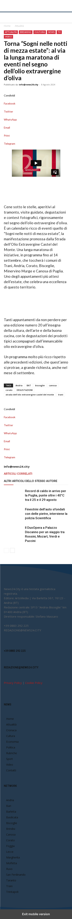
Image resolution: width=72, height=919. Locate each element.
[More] (36, 148)
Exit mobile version (36, 914)
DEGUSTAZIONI (25, 390)
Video (8, 36)
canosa (53, 385)
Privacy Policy (13, 683)
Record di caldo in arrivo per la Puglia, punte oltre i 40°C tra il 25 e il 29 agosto (45, 495)
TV (59, 32)
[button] (6, 17)
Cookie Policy (33, 683)
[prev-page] (6, 550)
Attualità (19, 26)
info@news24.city (28, 84)
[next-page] (12, 550)
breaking (25, 32)
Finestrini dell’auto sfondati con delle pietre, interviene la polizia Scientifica (46, 513)
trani (60, 394)
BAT (29, 385)
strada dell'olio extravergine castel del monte (30, 394)
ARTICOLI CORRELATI (18, 473)
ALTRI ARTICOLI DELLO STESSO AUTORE (30, 481)
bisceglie (40, 385)
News (51, 32)
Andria (19, 385)
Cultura (40, 32)
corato (9, 390)
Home (7, 26)
